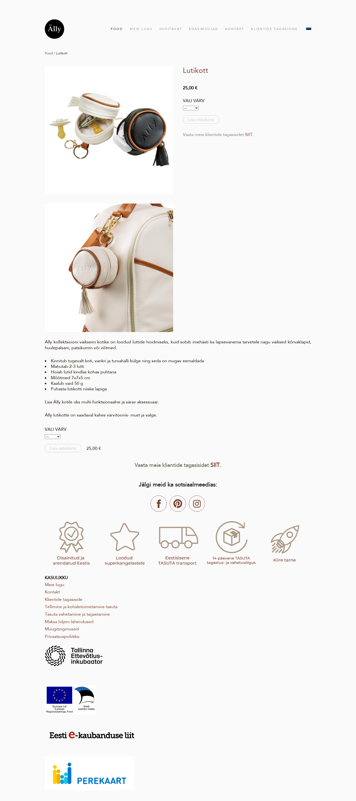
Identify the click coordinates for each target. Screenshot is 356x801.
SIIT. (249, 134)
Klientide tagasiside (274, 29)
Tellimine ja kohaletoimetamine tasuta (81, 606)
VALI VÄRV (193, 100)
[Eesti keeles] (308, 29)
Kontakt (234, 29)
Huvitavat (171, 29)
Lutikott (62, 53)
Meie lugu (141, 29)
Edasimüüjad (203, 29)
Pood (117, 29)
